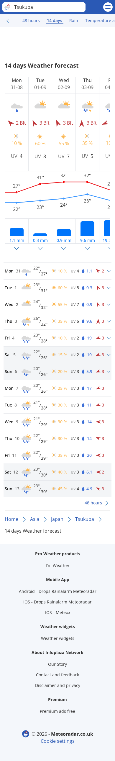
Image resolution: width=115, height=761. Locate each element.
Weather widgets (57, 638)
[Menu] (108, 7)
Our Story (57, 664)
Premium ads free (57, 711)
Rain (73, 20)
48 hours (31, 20)
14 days (54, 20)
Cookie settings (58, 741)
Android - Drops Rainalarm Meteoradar (57, 591)
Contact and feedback (57, 675)
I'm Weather (58, 565)
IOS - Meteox (57, 612)
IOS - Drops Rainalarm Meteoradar (57, 602)
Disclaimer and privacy (57, 685)
